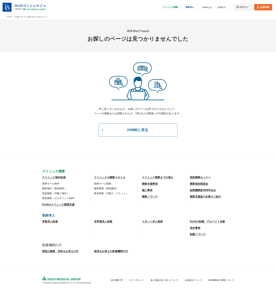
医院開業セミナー (200, 177)
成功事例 (195, 227)
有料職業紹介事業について (221, 280)
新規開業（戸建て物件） (55, 193)
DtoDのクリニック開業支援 (58, 204)
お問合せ (221, 7)
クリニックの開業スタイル (109, 177)
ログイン (244, 7)
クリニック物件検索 (54, 177)
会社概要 (115, 280)
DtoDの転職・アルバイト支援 (207, 221)
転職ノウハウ (198, 234)
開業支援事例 (150, 183)
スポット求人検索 (152, 221)
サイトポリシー (136, 280)
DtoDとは (207, 7)
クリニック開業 (170, 7)
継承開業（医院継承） (106, 188)
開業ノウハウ (150, 196)
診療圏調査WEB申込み (203, 190)
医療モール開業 (102, 183)
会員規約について (193, 280)
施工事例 (147, 190)
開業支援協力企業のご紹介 (205, 196)
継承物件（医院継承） (54, 188)
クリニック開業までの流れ (157, 177)
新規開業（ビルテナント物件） (59, 198)
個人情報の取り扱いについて (164, 280)
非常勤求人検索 (103, 221)
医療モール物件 (50, 183)
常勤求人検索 (50, 221)
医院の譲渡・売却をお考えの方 (60, 251)
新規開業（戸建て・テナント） (111, 193)
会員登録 (264, 7)
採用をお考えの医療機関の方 (111, 251)
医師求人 (190, 7)
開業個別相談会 (199, 183)
